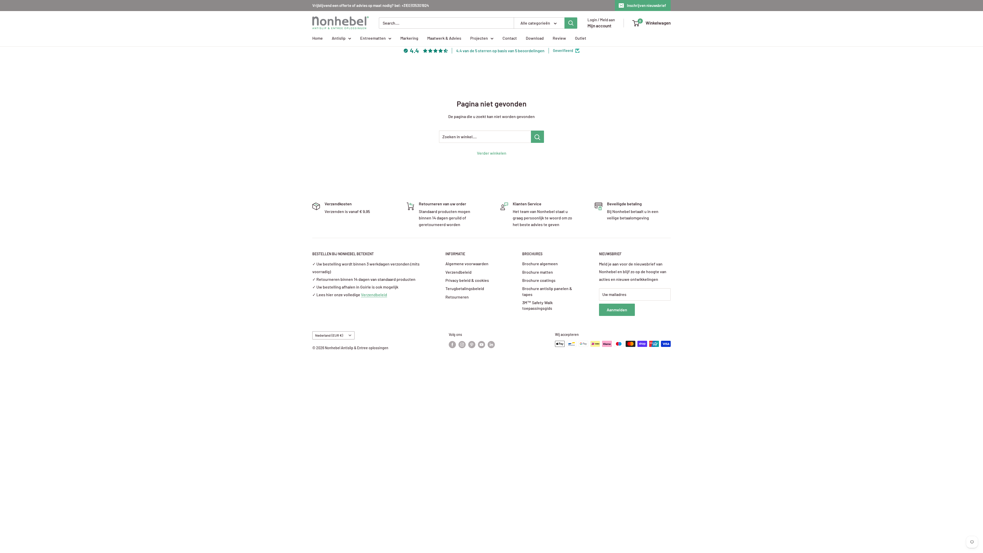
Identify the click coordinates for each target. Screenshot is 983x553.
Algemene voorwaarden (466, 263)
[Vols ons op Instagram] (462, 344)
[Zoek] (570, 23)
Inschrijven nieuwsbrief (646, 5)
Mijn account (599, 25)
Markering (409, 38)
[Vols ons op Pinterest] (471, 344)
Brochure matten (537, 272)
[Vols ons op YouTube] (481, 344)
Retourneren (457, 296)
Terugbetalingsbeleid (464, 288)
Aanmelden (617, 309)
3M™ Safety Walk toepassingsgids (537, 305)
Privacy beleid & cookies (467, 280)
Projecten (479, 38)
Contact (510, 38)
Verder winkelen (491, 153)
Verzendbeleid (374, 294)
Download (535, 38)
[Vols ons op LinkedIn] (491, 344)
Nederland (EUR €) (329, 335)
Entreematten (373, 38)
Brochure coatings (538, 280)
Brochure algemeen (540, 263)
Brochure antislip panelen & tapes (547, 291)
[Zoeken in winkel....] (537, 137)
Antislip (339, 38)
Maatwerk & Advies (444, 38)
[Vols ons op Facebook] (452, 344)
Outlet (580, 38)
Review (559, 38)
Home (317, 38)
